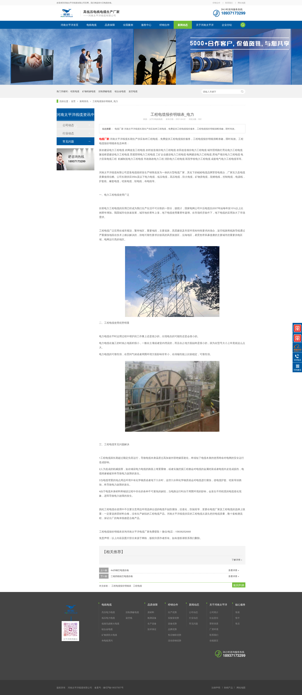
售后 (237, 623)
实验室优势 (173, 617)
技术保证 (152, 629)
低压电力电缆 (108, 617)
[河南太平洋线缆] (70, 613)
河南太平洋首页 (69, 25)
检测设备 (152, 617)
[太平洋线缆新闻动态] (151, 84)
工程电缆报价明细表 (121, 585)
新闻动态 (183, 25)
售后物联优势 (174, 634)
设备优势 (172, 623)
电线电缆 (92, 25)
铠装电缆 (74, 91)
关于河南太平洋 (205, 25)
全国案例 (128, 25)
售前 (237, 612)
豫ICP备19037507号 (113, 687)
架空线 (129, 617)
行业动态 (68, 133)
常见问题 (68, 141)
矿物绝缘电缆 (88, 91)
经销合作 (216, 2)
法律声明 (215, 687)
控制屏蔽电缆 (105, 91)
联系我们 (229, 2)
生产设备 (152, 623)
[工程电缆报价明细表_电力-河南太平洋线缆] (67, 17)
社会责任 (214, 617)
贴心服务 (240, 604)
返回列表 (238, 585)
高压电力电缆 (108, 612)
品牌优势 (172, 629)
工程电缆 (137, 585)
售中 (237, 617)
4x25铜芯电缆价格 (120, 570)
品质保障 (110, 25)
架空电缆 (133, 91)
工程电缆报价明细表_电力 (105, 101)
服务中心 (146, 25)
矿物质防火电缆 (109, 634)
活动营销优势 (174, 640)
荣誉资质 (214, 623)
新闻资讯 (84, 101)
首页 (73, 101)
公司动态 (193, 612)
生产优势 (172, 612)
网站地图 (241, 2)
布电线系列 (107, 640)
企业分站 (227, 25)
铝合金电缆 (120, 91)
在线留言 (214, 640)
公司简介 (214, 612)
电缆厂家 (104, 139)
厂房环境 (214, 629)
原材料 (151, 612)
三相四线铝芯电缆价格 (122, 576)
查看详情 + (233, 570)
